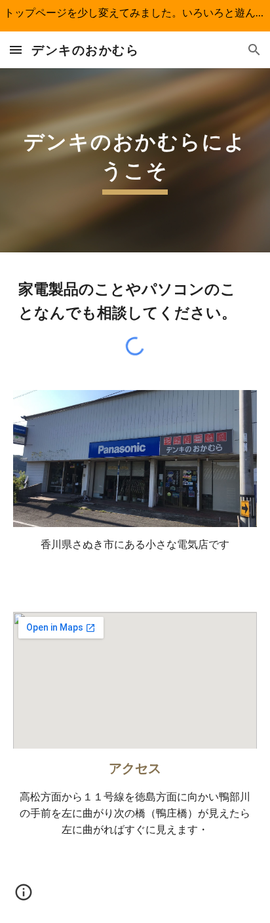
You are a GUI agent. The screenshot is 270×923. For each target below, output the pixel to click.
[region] (135, 15)
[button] (15, 49)
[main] (135, 160)
